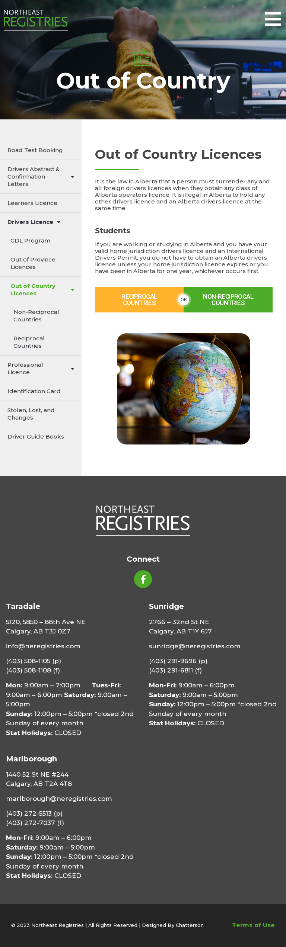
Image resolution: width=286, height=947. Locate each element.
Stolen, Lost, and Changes (31, 414)
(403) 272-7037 (30, 822)
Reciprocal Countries (29, 342)
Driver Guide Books (35, 436)
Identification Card (34, 391)
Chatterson (190, 925)
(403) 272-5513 (29, 813)
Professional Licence (25, 368)
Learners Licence (32, 202)
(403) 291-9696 (173, 661)
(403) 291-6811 (171, 670)
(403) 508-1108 (28, 670)
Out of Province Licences (32, 263)
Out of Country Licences (32, 289)
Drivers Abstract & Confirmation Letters (33, 176)
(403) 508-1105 (28, 661)
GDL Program (30, 240)
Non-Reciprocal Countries (36, 315)
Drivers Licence (30, 221)
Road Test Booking (35, 150)
